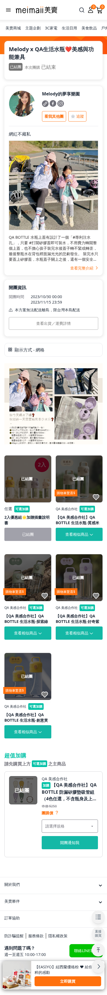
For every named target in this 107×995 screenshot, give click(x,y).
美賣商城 (13, 28)
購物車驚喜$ (66, 493)
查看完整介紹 (82, 268)
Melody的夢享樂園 (61, 94)
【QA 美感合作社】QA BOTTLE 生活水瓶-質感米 (77, 520)
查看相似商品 (76, 534)
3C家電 (51, 28)
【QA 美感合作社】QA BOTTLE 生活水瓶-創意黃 (26, 717)
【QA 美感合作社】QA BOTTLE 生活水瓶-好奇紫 (77, 618)
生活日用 (69, 28)
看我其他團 (54, 116)
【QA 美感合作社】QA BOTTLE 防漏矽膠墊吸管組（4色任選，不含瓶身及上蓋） (69, 792)
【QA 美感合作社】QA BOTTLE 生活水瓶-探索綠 (26, 618)
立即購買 (67, 981)
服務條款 (36, 935)
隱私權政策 (57, 935)
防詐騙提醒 (14, 935)
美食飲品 (89, 28)
